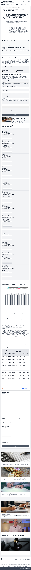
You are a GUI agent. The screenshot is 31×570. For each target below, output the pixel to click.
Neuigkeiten (3, 4)
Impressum (28, 559)
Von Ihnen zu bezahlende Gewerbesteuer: (9, 110)
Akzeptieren (27, 568)
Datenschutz (24, 559)
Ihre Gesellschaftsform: (6, 80)
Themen (7, 4)
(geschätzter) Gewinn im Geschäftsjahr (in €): (10, 86)
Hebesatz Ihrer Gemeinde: (6, 103)
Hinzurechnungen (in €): (6, 90)
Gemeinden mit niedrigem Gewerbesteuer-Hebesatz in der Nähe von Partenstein (15, 45)
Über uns (26, 1)
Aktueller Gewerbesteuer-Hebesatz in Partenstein (10, 40)
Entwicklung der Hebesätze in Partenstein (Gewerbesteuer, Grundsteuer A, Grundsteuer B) (14, 48)
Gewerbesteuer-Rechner (14, 4)
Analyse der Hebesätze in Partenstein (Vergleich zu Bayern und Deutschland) (14, 50)
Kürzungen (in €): (5, 96)
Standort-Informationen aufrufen (7, 133)
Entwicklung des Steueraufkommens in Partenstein (10, 52)
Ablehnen (22, 568)
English (29, 1)
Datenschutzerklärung (13, 568)
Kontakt (23, 1)
